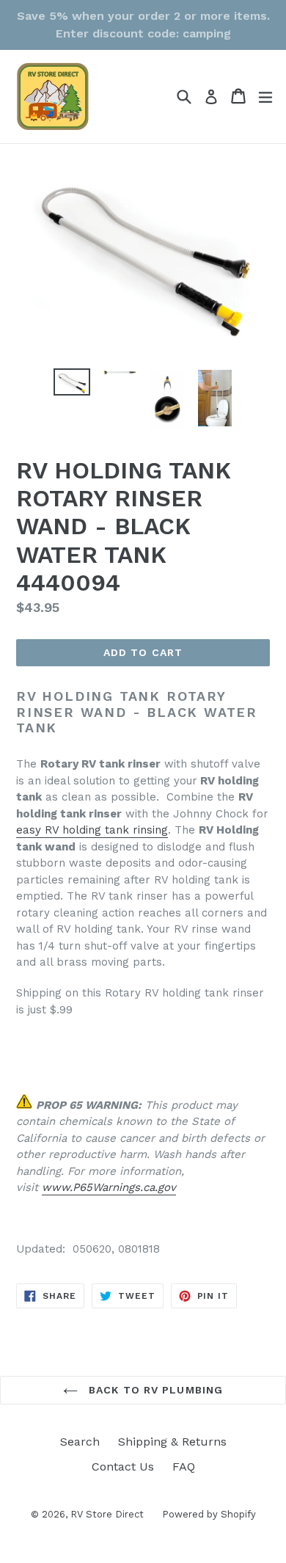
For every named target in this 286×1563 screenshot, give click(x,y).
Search (80, 1442)
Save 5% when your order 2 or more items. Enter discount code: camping (143, 24)
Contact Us (123, 1466)
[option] (71, 382)
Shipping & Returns (172, 1442)
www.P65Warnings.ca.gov (109, 1187)
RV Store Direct (107, 1514)
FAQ (183, 1466)
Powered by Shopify (209, 1514)
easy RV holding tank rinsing (92, 830)
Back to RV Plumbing (154, 1390)
